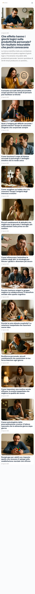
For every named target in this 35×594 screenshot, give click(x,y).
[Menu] (32, 3)
